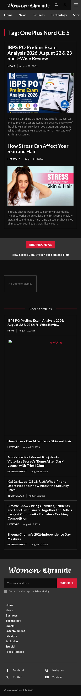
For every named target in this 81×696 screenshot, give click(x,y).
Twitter (17, 677)
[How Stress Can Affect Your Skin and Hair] (40, 186)
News (11, 66)
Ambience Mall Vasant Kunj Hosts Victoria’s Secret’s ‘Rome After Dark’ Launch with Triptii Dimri (35, 461)
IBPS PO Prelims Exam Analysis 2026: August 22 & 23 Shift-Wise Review (39, 52)
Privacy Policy (42, 591)
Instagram (58, 670)
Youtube (57, 677)
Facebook (19, 670)
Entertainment (17, 471)
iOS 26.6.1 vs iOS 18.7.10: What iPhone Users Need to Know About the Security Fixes (38, 485)
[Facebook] (7, 670)
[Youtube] (47, 677)
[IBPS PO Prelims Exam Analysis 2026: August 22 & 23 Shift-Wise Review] (40, 93)
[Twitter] (7, 677)
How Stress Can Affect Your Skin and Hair (38, 148)
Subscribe (67, 582)
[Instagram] (47, 670)
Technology (15, 495)
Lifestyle (13, 159)
